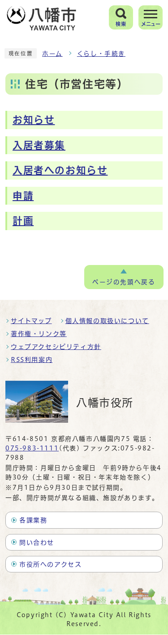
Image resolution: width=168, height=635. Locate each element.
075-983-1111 (32, 448)
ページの (123, 282)
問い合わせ (36, 542)
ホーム (52, 53)
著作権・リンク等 (39, 334)
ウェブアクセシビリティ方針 (56, 347)
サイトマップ (31, 321)
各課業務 (33, 520)
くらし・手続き (101, 53)
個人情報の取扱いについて (107, 321)
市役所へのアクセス (50, 564)
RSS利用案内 (31, 360)
